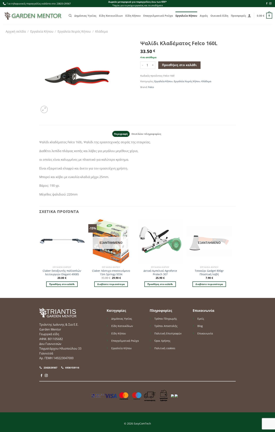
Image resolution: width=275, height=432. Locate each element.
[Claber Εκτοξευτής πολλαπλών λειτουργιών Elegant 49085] (62, 241)
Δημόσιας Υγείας (85, 15)
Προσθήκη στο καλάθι (179, 65)
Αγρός (204, 15)
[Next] (232, 258)
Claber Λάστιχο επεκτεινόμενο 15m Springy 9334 (111, 272)
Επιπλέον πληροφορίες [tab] (146, 134)
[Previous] (39, 258)
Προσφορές (238, 15)
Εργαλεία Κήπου (186, 15)
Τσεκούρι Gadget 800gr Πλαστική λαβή (209, 272)
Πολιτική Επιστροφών (168, 333)
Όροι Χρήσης (162, 340)
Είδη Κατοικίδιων (111, 15)
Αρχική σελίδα (16, 31)
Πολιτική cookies (164, 348)
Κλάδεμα (101, 31)
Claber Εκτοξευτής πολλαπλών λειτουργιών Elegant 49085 (62, 272)
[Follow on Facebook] (267, 3)
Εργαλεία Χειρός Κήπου (74, 31)
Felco (151, 87)
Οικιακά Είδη (219, 15)
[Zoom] (44, 109)
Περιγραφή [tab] (121, 134)
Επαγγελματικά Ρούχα (158, 15)
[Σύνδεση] (249, 15)
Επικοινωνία (205, 333)
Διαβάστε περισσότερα (111, 284)
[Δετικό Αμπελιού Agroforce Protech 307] (160, 241)
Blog (200, 326)
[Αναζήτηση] (70, 15)
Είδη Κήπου (133, 15)
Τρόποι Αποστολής (166, 326)
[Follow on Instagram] (270, 3)
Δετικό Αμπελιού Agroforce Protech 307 (160, 272)
